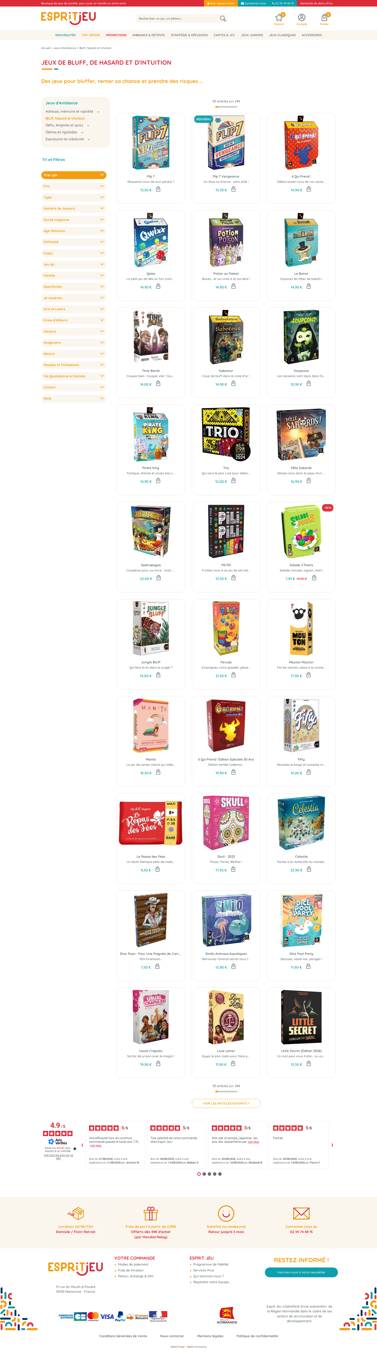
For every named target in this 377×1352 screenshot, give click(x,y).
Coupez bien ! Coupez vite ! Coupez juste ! (157, 376)
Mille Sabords (301, 468)
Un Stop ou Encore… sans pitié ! (226, 182)
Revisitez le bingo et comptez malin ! (303, 765)
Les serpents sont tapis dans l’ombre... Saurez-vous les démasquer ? (327, 376)
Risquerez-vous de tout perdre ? (150, 182)
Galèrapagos (151, 565)
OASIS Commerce (196, 1346)
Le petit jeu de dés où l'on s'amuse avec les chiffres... (165, 279)
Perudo (226, 662)
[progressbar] (226, 107)
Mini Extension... (151, 959)
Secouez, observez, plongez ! (301, 959)
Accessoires (312, 35)
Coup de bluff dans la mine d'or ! (226, 376)
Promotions (116, 35)
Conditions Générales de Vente (123, 1336)
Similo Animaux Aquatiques (226, 954)
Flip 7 (151, 176)
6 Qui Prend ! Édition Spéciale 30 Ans (226, 759)
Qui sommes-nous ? (208, 1276)
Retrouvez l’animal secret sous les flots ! (231, 959)
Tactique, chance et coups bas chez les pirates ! (161, 473)
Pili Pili (226, 565)
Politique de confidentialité (257, 1336)
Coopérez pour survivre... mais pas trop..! (157, 570)
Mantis (151, 759)
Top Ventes (91, 35)
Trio (226, 468)
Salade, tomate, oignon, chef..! (301, 570)
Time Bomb (151, 371)
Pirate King (150, 468)
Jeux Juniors (252, 35)
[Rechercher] (223, 18)
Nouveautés (65, 35)
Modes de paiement (132, 1264)
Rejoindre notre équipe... (211, 1282)
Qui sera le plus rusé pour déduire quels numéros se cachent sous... (250, 473)
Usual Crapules (151, 1051)
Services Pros (203, 1270)
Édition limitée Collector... (226, 765)
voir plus (95, 1145)
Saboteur (226, 371)
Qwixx (151, 273)
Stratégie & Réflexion (189, 35)
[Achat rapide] (158, 189)
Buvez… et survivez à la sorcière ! (226, 279)
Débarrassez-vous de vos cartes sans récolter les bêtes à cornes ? (325, 182)
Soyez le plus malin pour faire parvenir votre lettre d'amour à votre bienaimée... (260, 1056)
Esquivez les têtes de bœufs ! (301, 279)
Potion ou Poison (226, 273)
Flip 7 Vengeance (226, 176)
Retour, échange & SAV (135, 1276)
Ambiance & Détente (148, 35)
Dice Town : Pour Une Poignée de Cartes (151, 954)
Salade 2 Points (301, 565)
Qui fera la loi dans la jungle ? (150, 667)
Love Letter (226, 1051)
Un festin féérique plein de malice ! (151, 862)
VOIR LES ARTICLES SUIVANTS (225, 1103)
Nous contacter (172, 1336)
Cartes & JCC (224, 35)
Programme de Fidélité (210, 1264)
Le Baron (301, 273)
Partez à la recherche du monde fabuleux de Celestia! (316, 862)
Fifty (301, 759)
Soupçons (301, 371)
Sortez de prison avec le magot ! (151, 1056)
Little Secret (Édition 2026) (301, 1051)
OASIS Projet (178, 1346)
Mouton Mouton (301, 662)
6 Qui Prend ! (301, 176)
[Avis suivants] (332, 1145)
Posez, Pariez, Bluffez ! (226, 862)
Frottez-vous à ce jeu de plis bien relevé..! (232, 570)
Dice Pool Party (301, 954)
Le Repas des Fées (151, 856)
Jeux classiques (282, 35)
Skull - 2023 (226, 856)
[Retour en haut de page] (368, 1339)
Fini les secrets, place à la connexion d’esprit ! (310, 667)
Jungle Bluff (150, 662)
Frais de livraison (130, 1270)
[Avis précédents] (82, 1145)
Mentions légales (210, 1336)
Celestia (301, 856)
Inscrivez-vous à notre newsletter (301, 1272)
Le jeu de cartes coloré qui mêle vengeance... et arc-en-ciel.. (170, 765)
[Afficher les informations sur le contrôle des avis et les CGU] (75, 1148)
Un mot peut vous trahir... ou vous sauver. (307, 1056)
